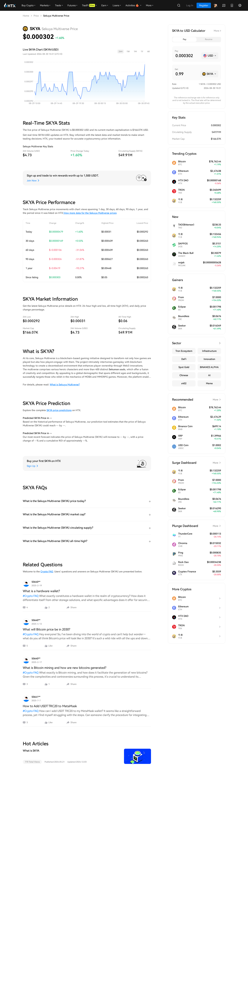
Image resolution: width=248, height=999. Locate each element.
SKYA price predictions (59, 410)
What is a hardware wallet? (41, 591)
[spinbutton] (187, 55)
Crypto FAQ (46, 571)
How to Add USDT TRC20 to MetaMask (50, 706)
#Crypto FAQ (30, 596)
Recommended (195, 399)
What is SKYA (31, 750)
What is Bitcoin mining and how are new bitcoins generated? (64, 667)
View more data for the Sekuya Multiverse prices (90, 213)
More (216, 30)
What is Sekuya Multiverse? (65, 384)
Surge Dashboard (195, 462)
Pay (184, 39)
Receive (208, 39)
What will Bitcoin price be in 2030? (46, 629)
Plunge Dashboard (195, 526)
